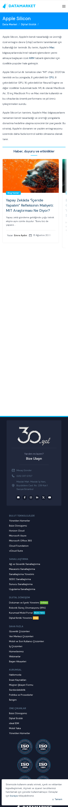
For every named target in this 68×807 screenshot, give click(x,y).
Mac (52, 47)
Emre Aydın (20, 235)
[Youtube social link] (49, 497)
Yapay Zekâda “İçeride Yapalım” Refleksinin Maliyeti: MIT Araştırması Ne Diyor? (29, 205)
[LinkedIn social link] (37, 497)
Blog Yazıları (13, 193)
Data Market (9, 24)
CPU (51, 77)
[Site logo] (18, 6)
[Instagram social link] (30, 497)
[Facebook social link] (24, 497)
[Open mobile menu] (64, 6)
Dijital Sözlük (28, 24)
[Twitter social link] (43, 497)
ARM (31, 58)
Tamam (58, 799)
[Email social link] (18, 497)
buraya (14, 795)
